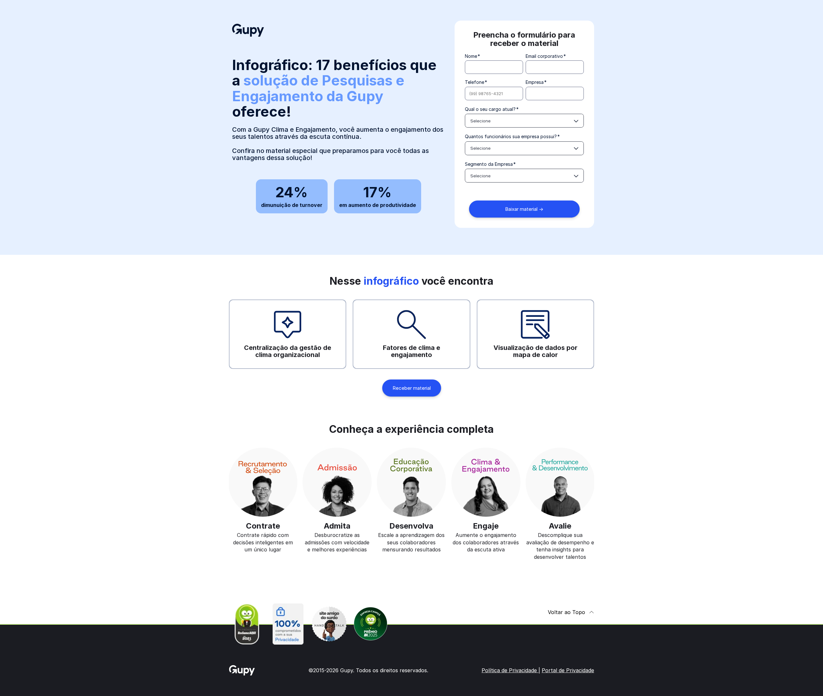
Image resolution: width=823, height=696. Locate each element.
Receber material (412, 388)
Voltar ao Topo (566, 612)
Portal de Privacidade (568, 670)
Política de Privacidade (510, 670)
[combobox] (524, 120)
